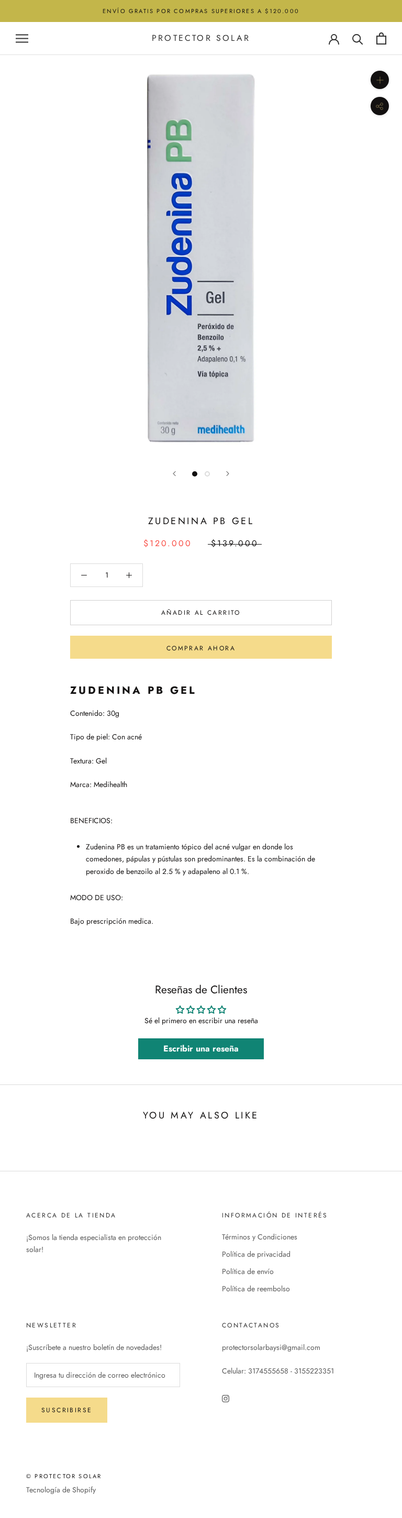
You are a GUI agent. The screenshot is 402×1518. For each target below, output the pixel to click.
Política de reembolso (256, 1288)
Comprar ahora (201, 648)
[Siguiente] (227, 473)
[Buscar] (357, 38)
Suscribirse (66, 1410)
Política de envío (248, 1271)
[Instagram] (225, 1398)
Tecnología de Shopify (61, 1489)
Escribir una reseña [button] (201, 1049)
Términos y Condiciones (259, 1237)
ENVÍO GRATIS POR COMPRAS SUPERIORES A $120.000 (201, 11)
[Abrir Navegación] (22, 38)
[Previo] (174, 473)
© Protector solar (64, 1476)
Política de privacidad (256, 1254)
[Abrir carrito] (381, 38)
